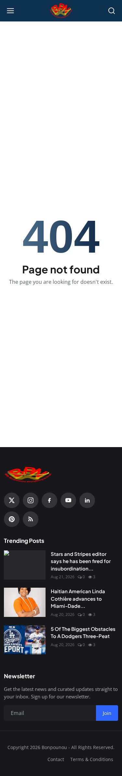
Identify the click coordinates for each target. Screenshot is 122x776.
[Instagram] (30, 500)
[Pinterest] (12, 519)
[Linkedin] (87, 500)
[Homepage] (61, 11)
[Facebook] (49, 500)
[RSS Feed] (30, 519)
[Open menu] (10, 11)
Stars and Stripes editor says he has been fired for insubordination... (81, 561)
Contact (55, 759)
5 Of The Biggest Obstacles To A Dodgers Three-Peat (83, 632)
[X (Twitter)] (12, 500)
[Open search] (111, 11)
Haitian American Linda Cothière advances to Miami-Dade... (78, 598)
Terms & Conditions (91, 759)
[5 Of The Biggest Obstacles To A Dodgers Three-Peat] (25, 640)
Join (107, 713)
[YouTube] (68, 500)
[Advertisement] (61, 89)
